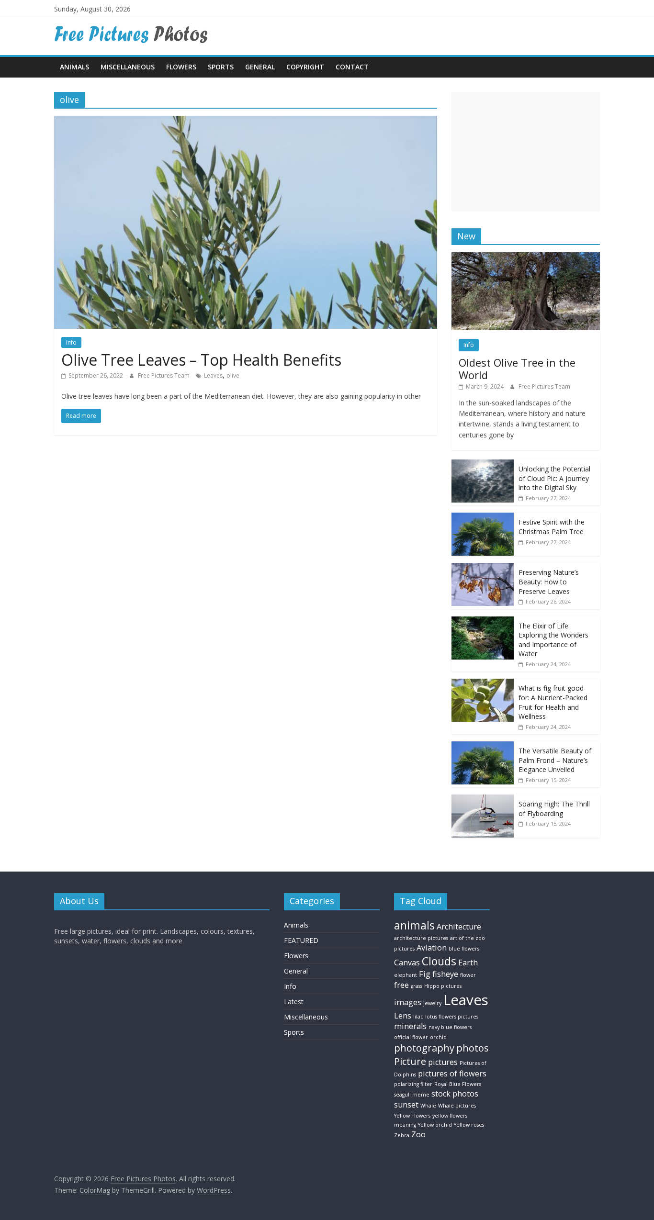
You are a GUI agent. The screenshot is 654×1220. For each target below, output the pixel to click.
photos (472, 1047)
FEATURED (301, 940)
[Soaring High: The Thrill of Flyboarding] (482, 799)
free (401, 985)
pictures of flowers (452, 1073)
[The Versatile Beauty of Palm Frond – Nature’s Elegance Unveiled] (482, 746)
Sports (221, 66)
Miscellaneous (128, 66)
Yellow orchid (435, 1124)
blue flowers (464, 948)
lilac (418, 1016)
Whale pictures (457, 1105)
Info (71, 342)
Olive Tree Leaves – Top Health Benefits (201, 359)
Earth (468, 962)
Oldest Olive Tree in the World (517, 368)
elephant (405, 975)
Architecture (459, 926)
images (407, 1002)
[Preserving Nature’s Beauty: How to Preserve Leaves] (482, 567)
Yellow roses (469, 1124)
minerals (410, 1026)
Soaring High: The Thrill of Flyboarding (554, 808)
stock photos (454, 1093)
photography (424, 1047)
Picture (410, 1061)
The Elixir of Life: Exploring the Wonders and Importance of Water (553, 640)
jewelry (432, 1003)
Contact (352, 66)
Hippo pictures (443, 986)
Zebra (401, 1135)
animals (414, 925)
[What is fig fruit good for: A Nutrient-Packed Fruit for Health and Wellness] (482, 683)
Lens (402, 1015)
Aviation (432, 947)
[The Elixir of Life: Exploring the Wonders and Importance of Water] (482, 621)
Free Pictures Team (164, 375)
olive (232, 375)
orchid (438, 1037)
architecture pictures (421, 938)
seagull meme (411, 1094)
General (260, 66)
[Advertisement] (525, 152)
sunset (406, 1104)
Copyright (305, 66)
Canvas (407, 962)
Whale (428, 1105)
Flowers (181, 66)
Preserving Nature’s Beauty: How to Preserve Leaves (549, 581)
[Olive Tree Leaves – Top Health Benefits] (245, 121)
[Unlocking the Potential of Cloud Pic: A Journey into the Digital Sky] (482, 464)
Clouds (439, 961)
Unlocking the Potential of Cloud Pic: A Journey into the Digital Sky (554, 478)
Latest (294, 1001)
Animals (74, 66)
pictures (443, 1062)
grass (416, 986)
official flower (411, 1037)
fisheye (445, 974)
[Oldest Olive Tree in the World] (525, 257)
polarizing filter (413, 1084)
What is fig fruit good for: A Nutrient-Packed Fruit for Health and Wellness (553, 702)
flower (468, 975)
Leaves (213, 375)
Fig (424, 974)
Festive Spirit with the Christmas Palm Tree (552, 526)
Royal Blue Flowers (457, 1084)
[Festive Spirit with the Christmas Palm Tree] (482, 517)
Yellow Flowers (412, 1115)
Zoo (418, 1134)
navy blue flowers (450, 1027)
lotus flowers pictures (451, 1016)
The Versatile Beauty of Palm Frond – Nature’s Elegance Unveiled (555, 760)
